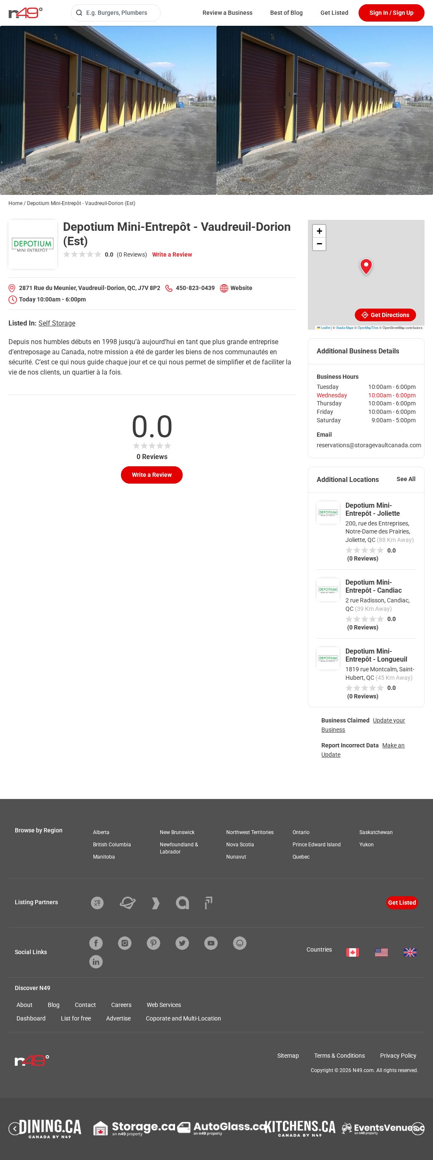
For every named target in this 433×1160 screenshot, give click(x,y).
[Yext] (103, 903)
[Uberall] (134, 903)
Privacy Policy (398, 1055)
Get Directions (389, 315)
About (24, 1004)
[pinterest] (153, 943)
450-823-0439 (195, 288)
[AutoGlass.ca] (221, 1128)
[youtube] (211, 943)
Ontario (301, 832)
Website (241, 288)
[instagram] (124, 943)
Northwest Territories (250, 832)
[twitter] (182, 943)
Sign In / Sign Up (392, 12)
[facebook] (96, 943)
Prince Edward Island (317, 845)
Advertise (118, 1018)
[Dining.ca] (50, 1129)
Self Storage (56, 323)
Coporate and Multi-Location (183, 1018)
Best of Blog (286, 12)
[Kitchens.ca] (300, 1128)
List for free (76, 1018)
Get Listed (334, 12)
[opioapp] (239, 943)
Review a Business (227, 12)
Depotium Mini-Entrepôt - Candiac (373, 586)
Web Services (164, 1004)
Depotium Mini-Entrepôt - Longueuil (376, 655)
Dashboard (31, 1018)
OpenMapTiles (368, 327)
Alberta (101, 832)
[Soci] (208, 903)
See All (406, 479)
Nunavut (236, 857)
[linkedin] (96, 961)
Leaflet (325, 327)
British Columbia (112, 845)
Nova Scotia (240, 845)
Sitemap (288, 1055)
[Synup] (162, 903)
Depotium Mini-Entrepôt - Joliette (372, 509)
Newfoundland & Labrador (179, 848)
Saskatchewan (376, 832)
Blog (54, 1004)
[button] (366, 266)
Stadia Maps (345, 327)
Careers (121, 1004)
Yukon (366, 845)
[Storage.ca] (134, 1129)
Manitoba (104, 857)
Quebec (301, 857)
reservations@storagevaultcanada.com (369, 445)
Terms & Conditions (339, 1055)
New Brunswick (177, 832)
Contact (85, 1004)
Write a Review (172, 254)
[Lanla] (188, 903)
